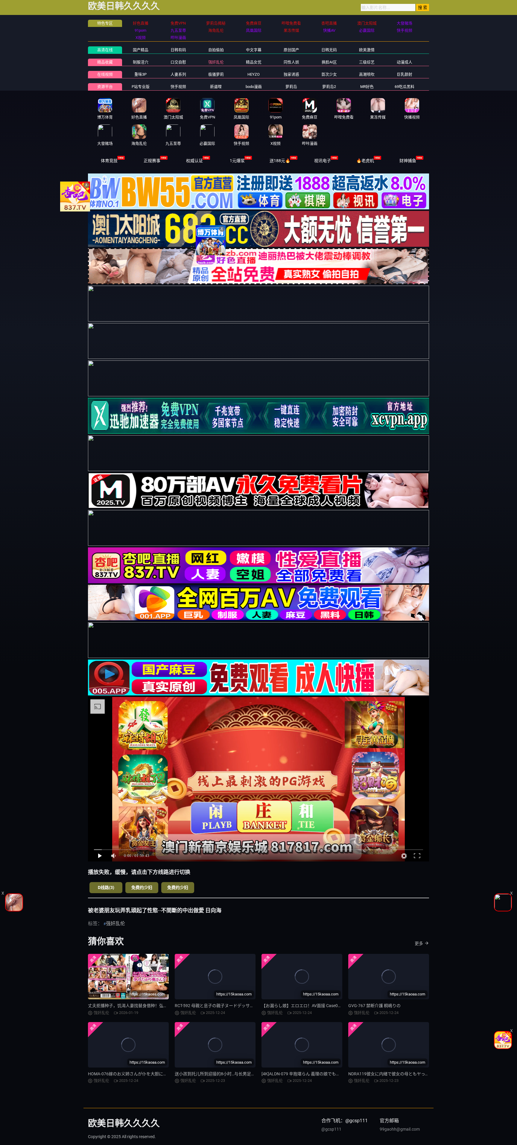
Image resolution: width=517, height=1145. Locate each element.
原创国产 (291, 50)
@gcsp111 (331, 1129)
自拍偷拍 (216, 50)
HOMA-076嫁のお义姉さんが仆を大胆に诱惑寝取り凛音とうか (146, 1073)
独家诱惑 (291, 74)
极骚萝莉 (216, 74)
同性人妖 (291, 62)
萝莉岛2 (329, 86)
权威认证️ (194, 160)
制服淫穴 (140, 62)
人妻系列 (178, 74)
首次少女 (329, 74)
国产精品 (140, 50)
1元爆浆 (237, 160)
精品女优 (253, 62)
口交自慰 (178, 62)
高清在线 (105, 50)
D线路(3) (106, 887)
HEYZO (253, 74)
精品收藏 (105, 62)
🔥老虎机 (365, 160)
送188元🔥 (280, 160)
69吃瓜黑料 (404, 86)
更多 (419, 943)
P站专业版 (141, 86)
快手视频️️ (178, 86)
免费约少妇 (141, 887)
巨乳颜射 (404, 74)
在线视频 (105, 74)
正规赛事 (152, 160)
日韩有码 (178, 50)
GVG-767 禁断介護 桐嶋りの (374, 1005)
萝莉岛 (291, 86)
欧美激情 (367, 50)
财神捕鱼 (407, 160)
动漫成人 (404, 62)
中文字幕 (253, 50)
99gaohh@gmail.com (400, 1129)
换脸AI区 (329, 62)
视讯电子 (322, 160)
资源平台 (105, 86)
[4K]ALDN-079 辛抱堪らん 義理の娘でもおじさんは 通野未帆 (318, 1073)
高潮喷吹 (367, 74)
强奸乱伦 (216, 62)
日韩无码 (329, 50)
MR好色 (367, 86)
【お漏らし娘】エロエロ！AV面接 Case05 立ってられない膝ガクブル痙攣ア (332, 1005)
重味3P (140, 74)
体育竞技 (109, 160)
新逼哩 (216, 86)
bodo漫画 (254, 86)
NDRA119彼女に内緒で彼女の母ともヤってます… (394, 1073)
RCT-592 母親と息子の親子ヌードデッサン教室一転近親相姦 (231, 1005)
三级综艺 (367, 62)
